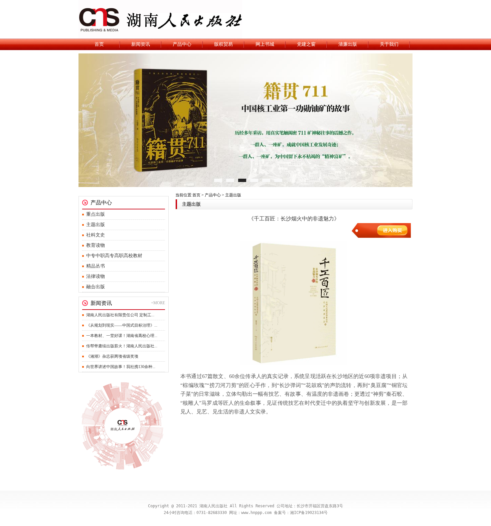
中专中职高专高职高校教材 (114, 255)
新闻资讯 (140, 44)
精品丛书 (95, 266)
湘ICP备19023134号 (309, 512)
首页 (99, 44)
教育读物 (95, 245)
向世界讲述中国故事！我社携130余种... (120, 366)
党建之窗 (306, 44)
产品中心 (182, 44)
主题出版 (95, 224)
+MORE (158, 303)
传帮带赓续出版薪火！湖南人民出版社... (121, 346)
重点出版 (95, 214)
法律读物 (95, 276)
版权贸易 (223, 44)
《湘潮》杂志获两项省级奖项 (112, 356)
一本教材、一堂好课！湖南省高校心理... (121, 335)
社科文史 (95, 234)
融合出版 (95, 286)
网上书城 (265, 44)
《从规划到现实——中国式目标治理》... (121, 325)
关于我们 (389, 44)
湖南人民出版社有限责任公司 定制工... (120, 315)
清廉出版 (347, 44)
